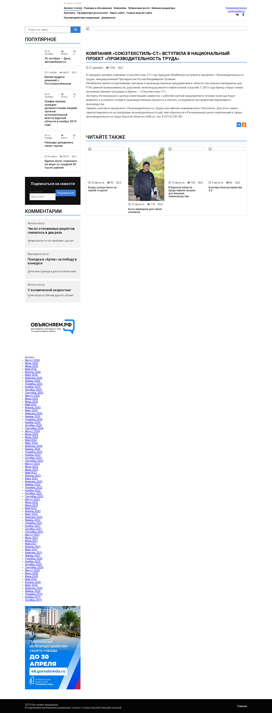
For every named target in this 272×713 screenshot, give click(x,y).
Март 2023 (31, 478)
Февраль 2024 (33, 446)
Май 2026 (31, 369)
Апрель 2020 (33, 582)
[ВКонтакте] (239, 124)
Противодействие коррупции (82, 17)
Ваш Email (37, 191)
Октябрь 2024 (33, 425)
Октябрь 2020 (33, 564)
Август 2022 (32, 499)
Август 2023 (32, 463)
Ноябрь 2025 (33, 386)
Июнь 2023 (31, 469)
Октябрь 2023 (33, 457)
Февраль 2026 (33, 377)
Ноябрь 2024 (33, 422)
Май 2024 (31, 440)
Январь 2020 (32, 591)
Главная (242, 706)
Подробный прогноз (236, 8)
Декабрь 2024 (33, 419)
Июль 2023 (31, 466)
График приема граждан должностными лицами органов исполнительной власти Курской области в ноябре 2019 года (61, 113)
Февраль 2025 (33, 413)
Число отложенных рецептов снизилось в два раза (51, 230)
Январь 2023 (32, 484)
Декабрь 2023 (33, 451)
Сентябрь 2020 (34, 567)
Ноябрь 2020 (33, 561)
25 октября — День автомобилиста (58, 60)
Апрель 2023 (33, 475)
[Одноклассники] (244, 124)
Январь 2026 (32, 380)
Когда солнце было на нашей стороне (102, 189)
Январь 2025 (32, 416)
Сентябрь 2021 (34, 531)
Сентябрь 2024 (34, 428)
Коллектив (120, 8)
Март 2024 (31, 443)
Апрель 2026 (33, 372)
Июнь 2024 (31, 437)
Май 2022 (31, 508)
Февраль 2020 (33, 588)
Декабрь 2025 (33, 383)
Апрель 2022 (33, 511)
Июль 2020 (31, 573)
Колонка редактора (163, 8)
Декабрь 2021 (33, 523)
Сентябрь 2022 (34, 496)
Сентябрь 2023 (34, 460)
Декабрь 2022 (33, 487)
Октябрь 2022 (33, 493)
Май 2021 (31, 543)
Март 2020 (31, 585)
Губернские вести (139, 8)
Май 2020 (31, 579)
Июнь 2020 (31, 576)
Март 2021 (31, 549)
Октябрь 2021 (33, 528)
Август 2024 (32, 431)
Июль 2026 (31, 363)
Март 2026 (31, 375)
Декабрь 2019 (33, 594)
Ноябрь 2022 (33, 490)
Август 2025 (32, 395)
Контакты (69, 12)
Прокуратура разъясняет (92, 12)
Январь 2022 (32, 520)
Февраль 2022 (33, 517)
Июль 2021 (31, 537)
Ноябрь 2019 (33, 597)
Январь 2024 (32, 449)
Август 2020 (32, 570)
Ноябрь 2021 (33, 525)
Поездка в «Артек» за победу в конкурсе (52, 261)
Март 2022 (31, 514)
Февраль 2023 (33, 481)
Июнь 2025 (31, 401)
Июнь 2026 (31, 366)
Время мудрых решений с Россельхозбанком (58, 80)
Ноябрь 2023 (33, 454)
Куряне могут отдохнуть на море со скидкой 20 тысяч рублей (61, 164)
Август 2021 (32, 534)
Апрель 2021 (33, 546)
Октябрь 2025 (33, 389)
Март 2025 (31, 410)
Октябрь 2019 (33, 599)
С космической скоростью (49, 290)
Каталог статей (73, 8)
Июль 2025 (31, 398)
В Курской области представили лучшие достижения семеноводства (181, 192)
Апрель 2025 (33, 407)
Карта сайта (117, 12)
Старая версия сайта (139, 12)
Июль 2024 (31, 434)
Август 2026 (32, 360)
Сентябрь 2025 (34, 392)
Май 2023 (31, 472)
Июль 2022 (31, 502)
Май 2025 (31, 404)
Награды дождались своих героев (59, 144)
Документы (108, 17)
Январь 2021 (32, 555)
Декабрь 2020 (33, 558)
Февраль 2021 (33, 552)
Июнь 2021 (31, 540)
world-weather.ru (236, 11)
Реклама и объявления (98, 8)
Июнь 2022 (31, 505)
